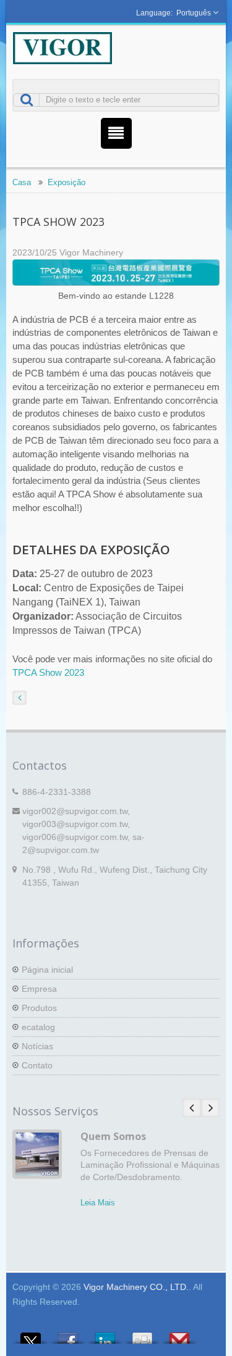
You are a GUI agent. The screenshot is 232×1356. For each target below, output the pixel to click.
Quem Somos (113, 1136)
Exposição (66, 182)
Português (193, 13)
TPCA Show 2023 (48, 672)
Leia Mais (97, 1202)
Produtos (39, 1008)
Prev (192, 1108)
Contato (37, 1065)
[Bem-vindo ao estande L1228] (116, 273)
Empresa (39, 989)
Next (210, 1108)
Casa (21, 182)
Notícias (37, 1046)
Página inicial (47, 970)
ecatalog (38, 1027)
